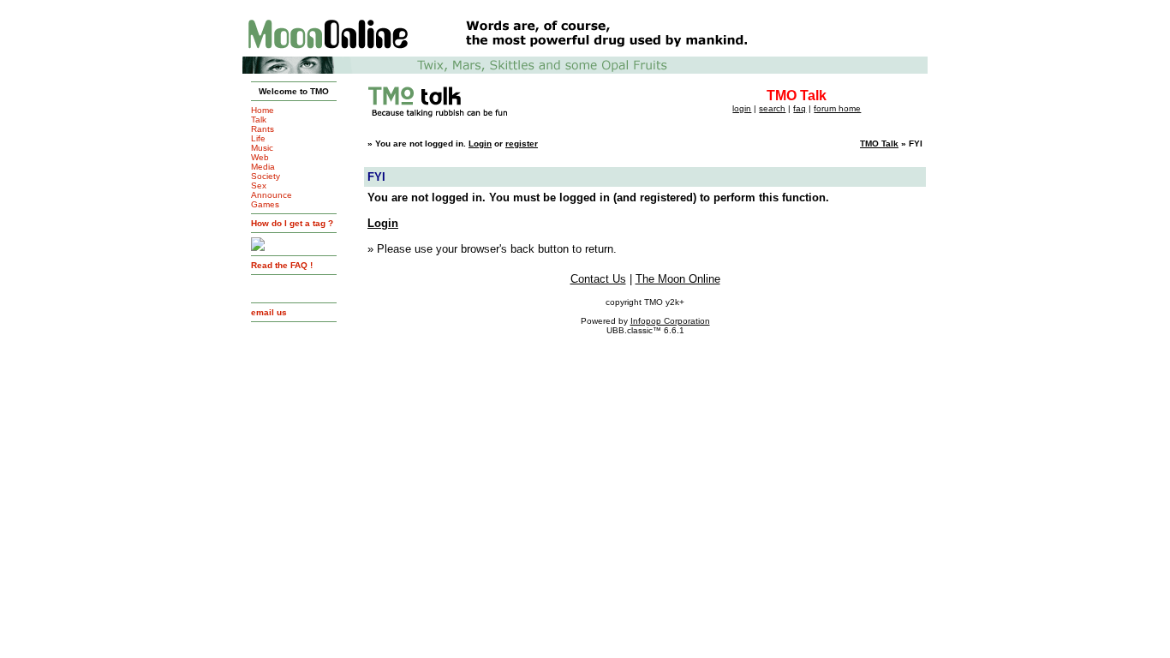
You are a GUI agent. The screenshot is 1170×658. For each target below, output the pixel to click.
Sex (258, 185)
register (521, 143)
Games (265, 204)
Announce (271, 195)
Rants (262, 129)
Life (258, 138)
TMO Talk (879, 143)
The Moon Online (678, 278)
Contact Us (598, 278)
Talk (258, 119)
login (741, 108)
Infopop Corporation (670, 321)
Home (262, 110)
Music (262, 148)
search (772, 108)
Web (260, 157)
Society (265, 176)
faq (799, 108)
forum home (837, 108)
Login (480, 143)
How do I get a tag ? (292, 223)
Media (263, 166)
